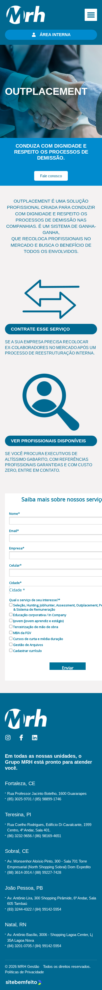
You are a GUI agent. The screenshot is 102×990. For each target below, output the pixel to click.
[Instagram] (8, 738)
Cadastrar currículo (27, 651)
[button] (91, 15)
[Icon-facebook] (21, 738)
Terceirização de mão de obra (35, 627)
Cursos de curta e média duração (37, 639)
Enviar (68, 667)
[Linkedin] (35, 738)
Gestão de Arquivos (27, 645)
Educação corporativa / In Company (39, 615)
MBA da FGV (21, 633)
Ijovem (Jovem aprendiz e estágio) (38, 621)
